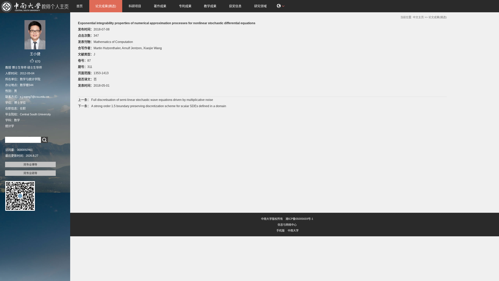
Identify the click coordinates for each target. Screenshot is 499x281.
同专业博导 (30, 164)
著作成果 (160, 6)
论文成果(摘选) (105, 6)
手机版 (280, 230)
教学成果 (210, 6)
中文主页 (418, 17)
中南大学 (293, 230)
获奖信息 (235, 6)
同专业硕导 (30, 173)
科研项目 (135, 6)
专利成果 (185, 6)
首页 (79, 6)
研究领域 (260, 6)
